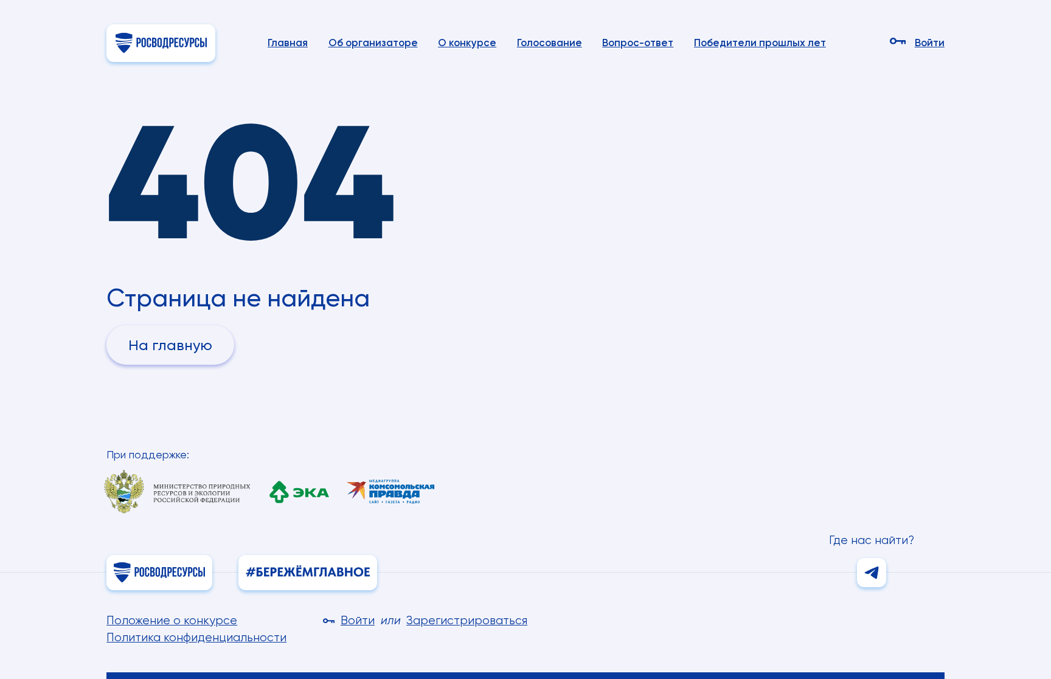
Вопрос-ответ (637, 42)
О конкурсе (467, 42)
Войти (930, 43)
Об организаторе (373, 42)
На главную (170, 345)
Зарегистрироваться (466, 620)
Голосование (549, 42)
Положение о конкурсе (171, 620)
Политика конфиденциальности (196, 637)
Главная (288, 42)
